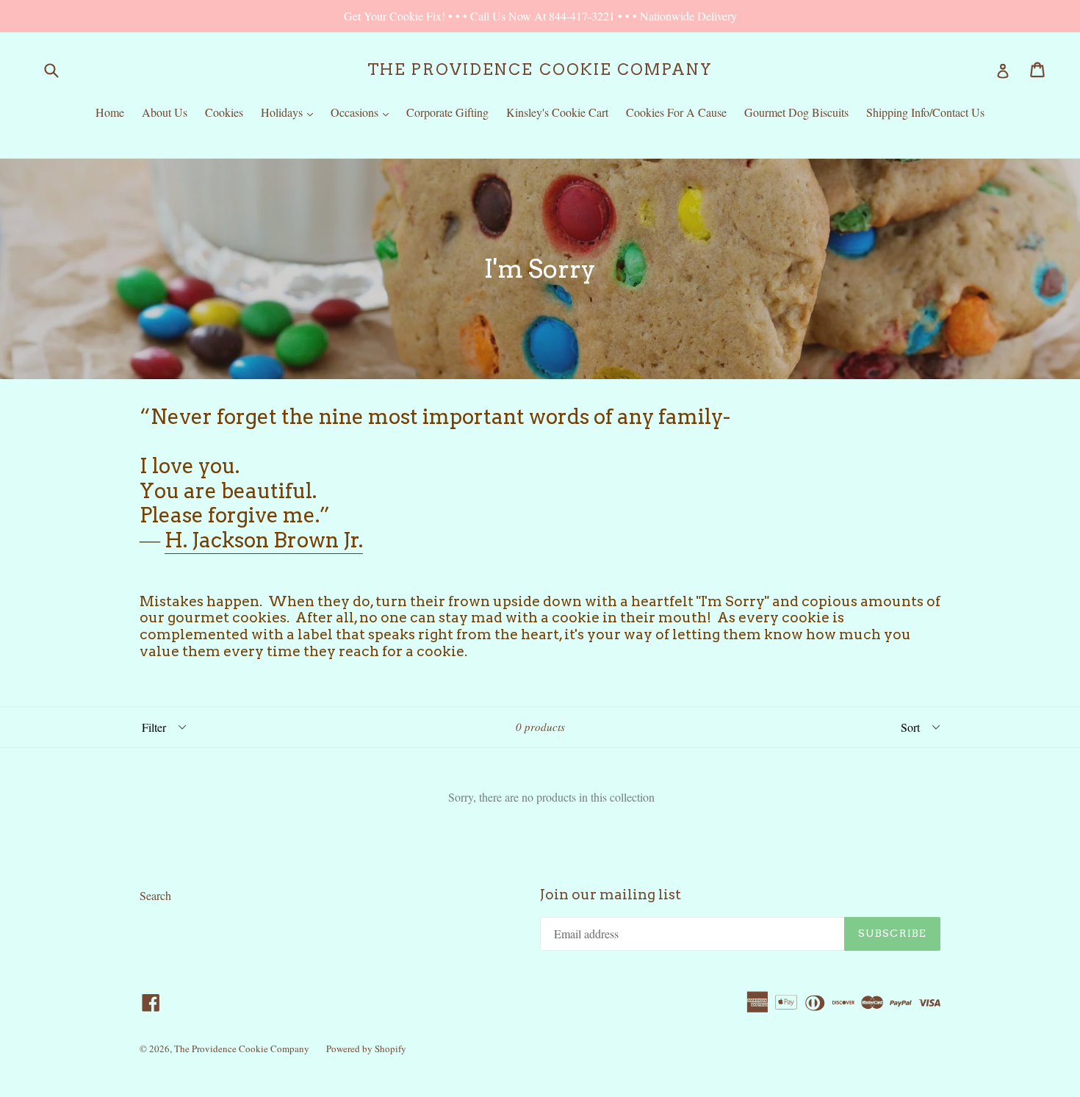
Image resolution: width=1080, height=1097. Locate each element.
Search (155, 895)
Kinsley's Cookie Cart (557, 112)
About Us (164, 112)
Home (110, 112)
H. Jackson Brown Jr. (264, 540)
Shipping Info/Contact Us (925, 112)
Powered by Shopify (366, 1048)
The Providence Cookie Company (540, 69)
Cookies (224, 112)
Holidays (290, 112)
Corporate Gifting (447, 112)
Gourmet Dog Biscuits (796, 112)
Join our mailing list (610, 895)
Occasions (363, 112)
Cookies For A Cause (676, 112)
